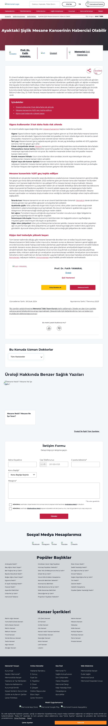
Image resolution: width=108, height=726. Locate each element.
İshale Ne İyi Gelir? (44, 574)
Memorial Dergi (62, 684)
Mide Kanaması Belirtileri (47, 590)
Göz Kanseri (42, 628)
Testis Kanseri (10, 641)
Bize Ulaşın (34, 694)
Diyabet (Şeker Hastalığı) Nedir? (82, 590)
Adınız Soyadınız (15, 460)
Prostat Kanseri (76, 641)
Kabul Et (80, 723)
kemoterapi (14, 258)
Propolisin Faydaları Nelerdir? (48, 597)
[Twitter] (54, 544)
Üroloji (68, 273)
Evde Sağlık (85, 674)
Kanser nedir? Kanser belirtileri (49, 631)
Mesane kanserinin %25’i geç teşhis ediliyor (34, 110)
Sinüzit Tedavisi (76, 574)
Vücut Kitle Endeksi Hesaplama (49, 577)
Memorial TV (61, 671)
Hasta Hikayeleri (62, 681)
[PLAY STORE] (49, 707)
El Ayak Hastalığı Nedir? (13, 583)
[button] (57, 4)
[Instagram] (44, 544)
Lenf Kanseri (42, 644)
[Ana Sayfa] (12, 4)
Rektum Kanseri (10, 631)
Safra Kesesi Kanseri (12, 625)
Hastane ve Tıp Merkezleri (15, 681)
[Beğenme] (59, 328)
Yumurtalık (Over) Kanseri (14, 622)
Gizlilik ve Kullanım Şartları (15, 694)
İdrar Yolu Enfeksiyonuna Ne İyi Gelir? (51, 570)
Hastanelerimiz (9, 11)
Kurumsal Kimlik (12, 688)
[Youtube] (63, 544)
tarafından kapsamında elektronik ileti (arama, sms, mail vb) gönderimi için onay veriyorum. (52, 508)
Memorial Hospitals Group (92, 681)
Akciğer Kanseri (10, 648)
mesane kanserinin (51, 129)
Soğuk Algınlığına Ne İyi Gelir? (82, 577)
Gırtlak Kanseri (43, 625)
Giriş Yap (69, 4)
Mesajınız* (12, 481)
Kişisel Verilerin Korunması (16, 691)
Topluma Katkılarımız (13, 684)
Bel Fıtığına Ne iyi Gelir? (13, 570)
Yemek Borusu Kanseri (13, 638)
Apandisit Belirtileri (12, 590)
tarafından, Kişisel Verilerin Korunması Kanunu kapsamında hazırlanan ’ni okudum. (48, 504)
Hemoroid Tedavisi (11, 597)
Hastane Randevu (37, 671)
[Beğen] (49, 328)
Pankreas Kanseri (77, 635)
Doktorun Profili (83, 287)
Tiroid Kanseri (10, 635)
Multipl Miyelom (76, 631)
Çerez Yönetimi (36, 698)
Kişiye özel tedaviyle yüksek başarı (30, 113)
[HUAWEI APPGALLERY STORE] (75, 707)
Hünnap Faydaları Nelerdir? (47, 567)
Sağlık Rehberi (31, 16)
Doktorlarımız (40, 11)
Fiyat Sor (33, 678)
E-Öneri (33, 684)
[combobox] (26, 357)
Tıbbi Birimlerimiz (25, 11)
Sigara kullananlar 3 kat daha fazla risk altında (35, 107)
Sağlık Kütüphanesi (57, 11)
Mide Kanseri (75, 628)
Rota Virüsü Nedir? (77, 564)
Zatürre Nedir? (76, 583)
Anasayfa (8, 16)
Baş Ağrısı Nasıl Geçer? (13, 567)
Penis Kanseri (76, 638)
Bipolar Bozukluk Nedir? (13, 574)
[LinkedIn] (73, 544)
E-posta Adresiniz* (79, 460)
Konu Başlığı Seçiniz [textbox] (20, 475)
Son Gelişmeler (62, 678)
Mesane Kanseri (76, 622)
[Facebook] (34, 544)
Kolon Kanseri (43, 641)
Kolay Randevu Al (55, 287)
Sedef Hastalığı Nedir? (79, 567)
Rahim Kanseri (10, 628)
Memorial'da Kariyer (86, 11)
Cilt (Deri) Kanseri (44, 618)
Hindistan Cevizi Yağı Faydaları (49, 564)
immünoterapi (42, 258)
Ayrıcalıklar (60, 694)
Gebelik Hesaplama (78, 587)
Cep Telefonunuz (47, 462)
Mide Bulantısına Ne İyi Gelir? (48, 587)
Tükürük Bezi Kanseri (45, 635)
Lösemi (40, 648)
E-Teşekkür (35, 681)
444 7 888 (99, 16)
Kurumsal (72, 11)
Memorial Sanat (87, 678)
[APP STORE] (30, 707)
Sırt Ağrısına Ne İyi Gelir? (80, 570)
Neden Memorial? (12, 674)
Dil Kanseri (42, 622)
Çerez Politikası (19, 718)
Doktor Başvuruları (38, 691)
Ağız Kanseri (9, 644)
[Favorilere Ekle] (98, 71)
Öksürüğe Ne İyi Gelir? (46, 593)
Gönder (54, 516)
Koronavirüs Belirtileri (45, 583)
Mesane (38, 146)
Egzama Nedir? (10, 580)
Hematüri (80, 200)
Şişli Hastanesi (68, 278)
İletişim (100, 11)
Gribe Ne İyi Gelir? (11, 593)
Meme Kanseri (76, 618)
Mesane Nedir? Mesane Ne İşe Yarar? (19, 415)
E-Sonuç (33, 674)
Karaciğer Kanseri (44, 638)
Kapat (29, 718)
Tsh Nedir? (75, 580)
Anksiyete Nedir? (11, 564)
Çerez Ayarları (27, 723)
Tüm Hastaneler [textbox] (18, 357)
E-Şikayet (34, 688)
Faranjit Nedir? (10, 587)
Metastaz (74, 625)
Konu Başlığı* (18, 472)
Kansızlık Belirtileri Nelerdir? (48, 580)
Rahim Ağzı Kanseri (12, 618)
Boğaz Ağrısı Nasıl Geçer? (14, 577)
